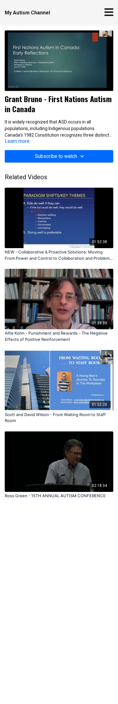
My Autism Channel (27, 13)
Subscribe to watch (56, 156)
